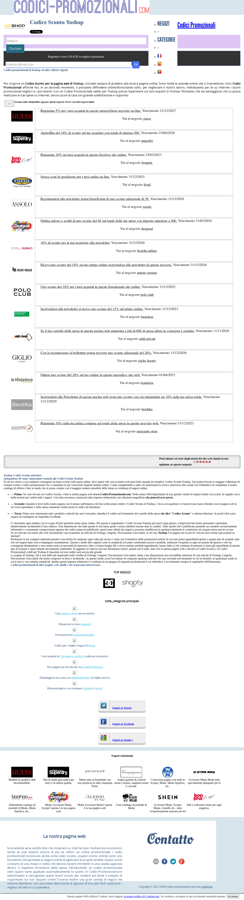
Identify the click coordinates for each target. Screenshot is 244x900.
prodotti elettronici (92, 666)
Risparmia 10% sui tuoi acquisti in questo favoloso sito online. (84, 154)
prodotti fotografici (84, 634)
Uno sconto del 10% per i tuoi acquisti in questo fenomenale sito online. (91, 286)
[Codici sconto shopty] (132, 587)
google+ (183, 862)
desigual (147, 228)
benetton (147, 316)
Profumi (97, 688)
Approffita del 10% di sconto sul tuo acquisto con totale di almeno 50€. (90, 132)
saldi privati (147, 338)
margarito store (147, 431)
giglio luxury (147, 360)
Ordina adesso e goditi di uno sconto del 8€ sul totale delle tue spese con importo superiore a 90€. (109, 220)
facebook (166, 862)
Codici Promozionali (196, 25)
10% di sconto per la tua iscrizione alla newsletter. (75, 242)
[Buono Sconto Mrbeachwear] (131, 801)
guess (147, 118)
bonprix (147, 162)
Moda (91, 645)
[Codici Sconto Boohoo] (22, 801)
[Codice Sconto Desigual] (58, 801)
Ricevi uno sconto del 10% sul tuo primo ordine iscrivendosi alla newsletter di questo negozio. (106, 264)
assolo (147, 206)
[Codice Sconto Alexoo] (95, 801)
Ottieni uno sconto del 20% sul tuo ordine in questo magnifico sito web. (91, 374)
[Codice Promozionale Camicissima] (131, 776)
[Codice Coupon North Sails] (167, 776)
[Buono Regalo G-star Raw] (204, 776)
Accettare (233, 896)
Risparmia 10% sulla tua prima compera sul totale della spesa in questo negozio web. (100, 423)
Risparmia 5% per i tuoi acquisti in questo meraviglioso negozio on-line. (91, 110)
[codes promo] (159, 55)
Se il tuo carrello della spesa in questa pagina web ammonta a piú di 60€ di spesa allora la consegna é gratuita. (118, 330)
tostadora (147, 382)
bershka (147, 409)
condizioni (207, 886)
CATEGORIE (166, 39)
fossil (147, 184)
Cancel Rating (194, 461)
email (157, 862)
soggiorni (85, 624)
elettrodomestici (81, 677)
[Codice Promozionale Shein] (167, 801)
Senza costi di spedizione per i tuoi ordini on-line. (75, 176)
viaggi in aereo (69, 613)
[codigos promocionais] (159, 71)
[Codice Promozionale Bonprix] (204, 801)
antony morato (147, 272)
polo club (147, 294)
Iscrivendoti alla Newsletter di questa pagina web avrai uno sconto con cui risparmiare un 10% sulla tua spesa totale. (121, 396)
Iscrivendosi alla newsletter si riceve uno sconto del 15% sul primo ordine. (92, 308)
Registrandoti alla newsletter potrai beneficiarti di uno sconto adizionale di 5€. (95, 198)
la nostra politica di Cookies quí (141, 896)
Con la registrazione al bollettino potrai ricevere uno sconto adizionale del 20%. (96, 352)
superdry (147, 140)
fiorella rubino (147, 250)
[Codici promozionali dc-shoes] (109, 587)
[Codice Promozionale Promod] (95, 776)
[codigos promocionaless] (159, 63)
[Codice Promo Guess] (22, 776)
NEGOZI (163, 23)
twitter (174, 862)
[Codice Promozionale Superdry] (58, 776)
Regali (86, 688)
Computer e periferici (72, 656)
